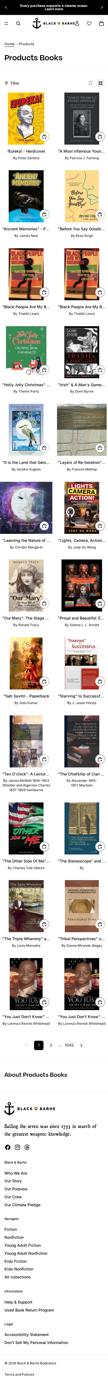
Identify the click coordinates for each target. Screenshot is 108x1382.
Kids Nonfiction (18, 1269)
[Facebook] (7, 1147)
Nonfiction (14, 1237)
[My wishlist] (89, 23)
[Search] (18, 23)
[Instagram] (17, 1147)
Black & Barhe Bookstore (36, 1363)
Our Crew (13, 1196)
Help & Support (18, 1302)
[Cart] (101, 23)
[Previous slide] (6, 7)
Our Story (13, 1180)
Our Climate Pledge (22, 1204)
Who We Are (15, 1173)
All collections (17, 1277)
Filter (15, 83)
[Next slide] (102, 7)
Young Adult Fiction (22, 1245)
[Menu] (6, 23)
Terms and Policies (19, 1374)
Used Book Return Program (29, 1310)
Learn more (54, 9)
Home (9, 44)
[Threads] (27, 1147)
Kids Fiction (15, 1261)
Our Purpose (15, 1188)
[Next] (81, 1045)
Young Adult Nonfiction (25, 1253)
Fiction (10, 1229)
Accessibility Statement (26, 1334)
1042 (69, 1045)
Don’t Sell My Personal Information (36, 1342)
